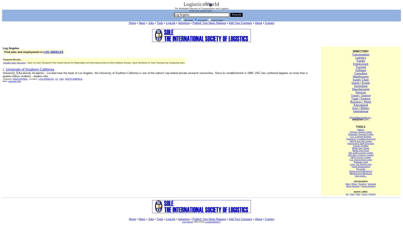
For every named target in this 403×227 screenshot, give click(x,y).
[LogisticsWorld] (201, 6)
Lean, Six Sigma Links (361, 164)
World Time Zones (360, 148)
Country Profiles (360, 146)
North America (353, 186)
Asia (347, 184)
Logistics (360, 57)
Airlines (360, 129)
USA (61, 79)
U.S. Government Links (360, 159)
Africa (354, 184)
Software (360, 70)
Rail (358, 194)
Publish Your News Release (209, 23)
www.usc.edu (14, 81)
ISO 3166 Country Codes (360, 153)
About (258, 23)
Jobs (151, 23)
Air (347, 194)
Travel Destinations (361, 166)
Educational (361, 105)
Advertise (184, 23)
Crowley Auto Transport (14, 63)
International (360, 111)
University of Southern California (30, 69)
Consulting (360, 73)
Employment (360, 64)
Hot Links (360, 169)
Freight (361, 60)
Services (360, 92)
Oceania (372, 184)
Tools (160, 23)
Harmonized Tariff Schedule (360, 143)
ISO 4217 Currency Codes (361, 155)
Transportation (360, 54)
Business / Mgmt (360, 101)
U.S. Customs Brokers (360, 136)
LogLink (170, 23)
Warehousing (361, 76)
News (142, 23)
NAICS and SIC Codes (361, 141)
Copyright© (187, 222)
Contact (269, 23)
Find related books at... (360, 117)
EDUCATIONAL (20, 79)
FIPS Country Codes (361, 157)
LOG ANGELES (53, 52)
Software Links (361, 162)
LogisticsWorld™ (213, 222)
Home (132, 23)
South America (368, 186)
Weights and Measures (361, 173)
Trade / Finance (360, 98)
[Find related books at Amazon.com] (361, 121)
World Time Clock (360, 150)
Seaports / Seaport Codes (360, 134)
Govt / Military (360, 108)
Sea (352, 194)
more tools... (361, 176)
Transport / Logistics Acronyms (361, 139)
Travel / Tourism (361, 95)
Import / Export (361, 82)
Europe (362, 184)
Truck (364, 194)
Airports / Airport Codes (361, 132)
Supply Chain (361, 79)
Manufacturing (360, 89)
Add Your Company (240, 23)
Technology (361, 86)
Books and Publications (360, 171)
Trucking (361, 67)
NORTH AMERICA (73, 79)
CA (56, 79)
